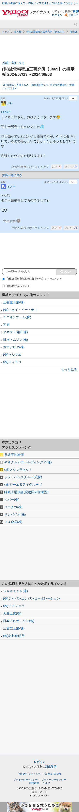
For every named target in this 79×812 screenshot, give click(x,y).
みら (10, 102)
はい (56, 166)
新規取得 (51, 766)
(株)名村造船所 (14, 636)
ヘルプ (46, 783)
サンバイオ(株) (15, 514)
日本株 (17, 31)
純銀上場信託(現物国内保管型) (26, 492)
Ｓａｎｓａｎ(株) (15, 591)
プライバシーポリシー (25, 779)
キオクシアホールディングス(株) (28, 462)
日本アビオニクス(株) (18, 621)
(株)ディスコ (12, 362)
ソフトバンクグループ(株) (23, 477)
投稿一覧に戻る (13, 63)
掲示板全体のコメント (18, 285)
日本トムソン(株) (15, 339)
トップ (5, 31)
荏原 (6, 324)
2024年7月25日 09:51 (56, 182)
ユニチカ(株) (13, 507)
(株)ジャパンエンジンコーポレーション (31, 598)
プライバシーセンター (54, 779)
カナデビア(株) (14, 347)
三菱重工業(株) (14, 302)
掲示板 (73, 31)
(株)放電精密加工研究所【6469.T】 (45, 31)
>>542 (5, 112)
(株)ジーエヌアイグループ (23, 484)
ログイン (57, 15)
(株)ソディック (14, 606)
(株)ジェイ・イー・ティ (20, 309)
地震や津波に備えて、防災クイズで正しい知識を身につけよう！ (40, 3)
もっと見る (69, 369)
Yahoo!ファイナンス (29, 774)
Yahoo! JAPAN (53, 774)
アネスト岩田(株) (15, 332)
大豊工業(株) (12, 613)
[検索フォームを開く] (75, 24)
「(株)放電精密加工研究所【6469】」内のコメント (34, 278)
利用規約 (34, 783)
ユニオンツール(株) (17, 317)
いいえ (71, 166)
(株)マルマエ (12, 354)
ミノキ (11, 186)
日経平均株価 (14, 454)
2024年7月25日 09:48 (56, 98)
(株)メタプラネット (18, 469)
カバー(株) (11, 499)
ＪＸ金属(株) (13, 522)
